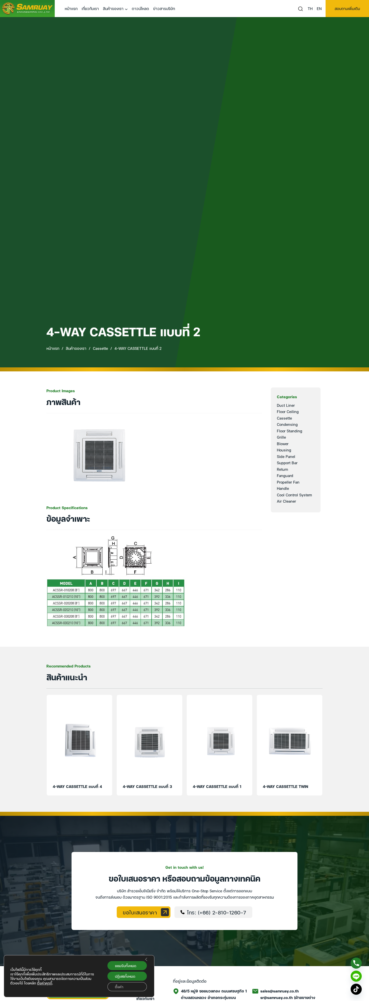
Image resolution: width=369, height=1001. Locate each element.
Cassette (100, 348)
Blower (282, 443)
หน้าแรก (71, 8)
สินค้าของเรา (113, 8)
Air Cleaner (286, 500)
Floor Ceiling (288, 411)
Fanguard (285, 475)
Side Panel (286, 456)
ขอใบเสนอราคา (140, 912)
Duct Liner (286, 405)
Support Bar (287, 462)
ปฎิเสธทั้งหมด (125, 976)
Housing (284, 449)
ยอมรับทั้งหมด (125, 965)
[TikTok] (356, 989)
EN (319, 8)
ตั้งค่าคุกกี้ (44, 983)
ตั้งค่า (119, 986)
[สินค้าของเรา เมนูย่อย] (126, 9)
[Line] (356, 976)
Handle (283, 488)
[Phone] (356, 963)
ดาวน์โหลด (140, 8)
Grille (281, 436)
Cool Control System (294, 494)
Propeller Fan (288, 481)
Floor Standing (289, 430)
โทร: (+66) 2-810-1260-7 (216, 912)
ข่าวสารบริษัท (164, 8)
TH (310, 8)
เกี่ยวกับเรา (90, 8)
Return (282, 469)
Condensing (287, 424)
